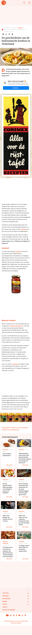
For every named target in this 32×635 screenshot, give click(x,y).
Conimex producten (16, 326)
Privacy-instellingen (9, 610)
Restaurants (6, 598)
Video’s (5, 607)
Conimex (23, 229)
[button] (26, 593)
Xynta (19, 623)
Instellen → (16, 88)
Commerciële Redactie (10, 28)
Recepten (6, 596)
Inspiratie (20, 28)
